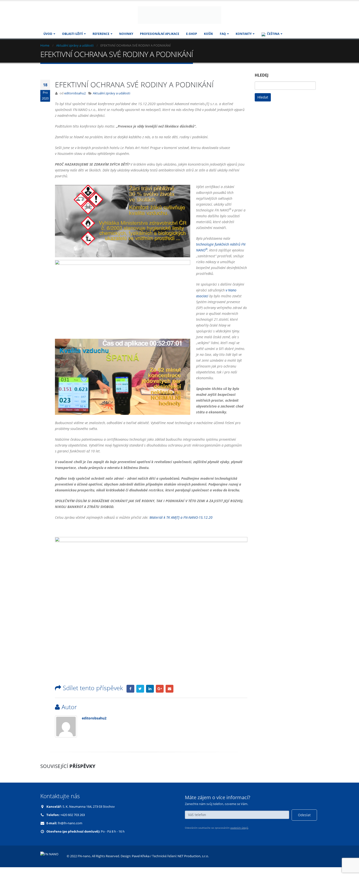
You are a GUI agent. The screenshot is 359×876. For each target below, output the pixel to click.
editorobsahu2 (75, 102)
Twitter (140, 697)
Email (169, 697)
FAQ (223, 42)
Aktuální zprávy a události (111, 102)
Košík (208, 42)
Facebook (130, 697)
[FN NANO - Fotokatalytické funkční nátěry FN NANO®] (179, 19)
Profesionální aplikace (159, 42)
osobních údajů (239, 836)
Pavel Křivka (140, 865)
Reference (101, 42)
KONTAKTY (244, 42)
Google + (160, 697)
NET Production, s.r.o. (193, 865)
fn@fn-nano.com (70, 832)
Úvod (47, 42)
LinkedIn (150, 697)
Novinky (126, 42)
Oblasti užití (72, 42)
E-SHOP (191, 42)
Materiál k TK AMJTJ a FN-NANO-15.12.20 (180, 526)
